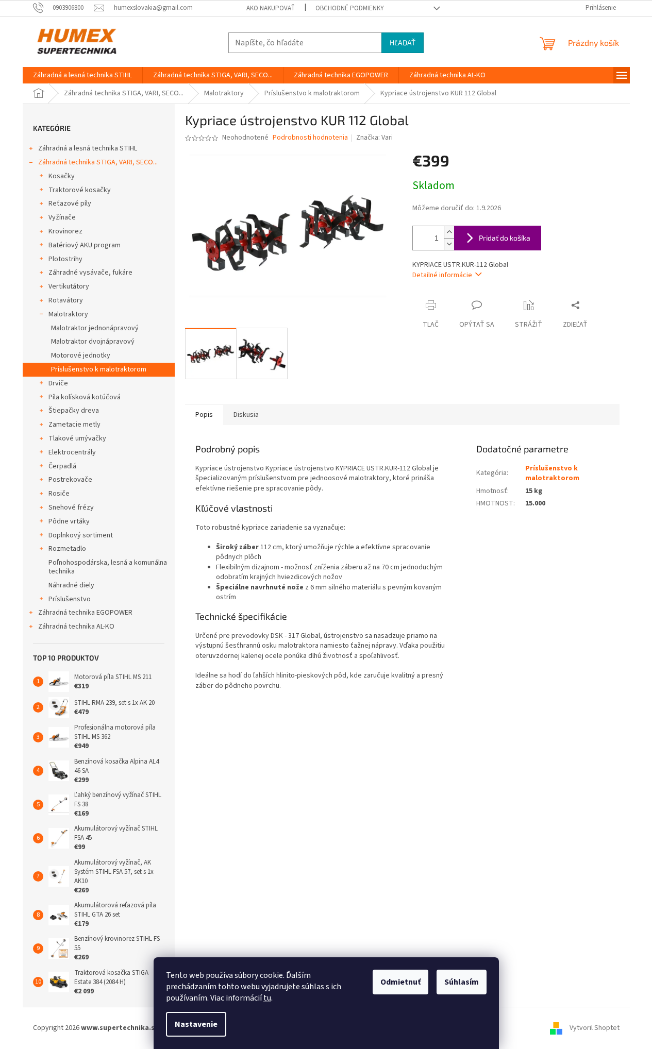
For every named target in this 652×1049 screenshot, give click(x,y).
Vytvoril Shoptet (595, 1028)
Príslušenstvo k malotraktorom (98, 369)
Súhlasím (461, 982)
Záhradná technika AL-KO (76, 626)
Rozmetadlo (67, 549)
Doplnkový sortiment (80, 535)
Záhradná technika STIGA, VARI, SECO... (98, 162)
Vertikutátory (68, 286)
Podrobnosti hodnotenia (310, 138)
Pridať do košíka (504, 237)
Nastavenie (196, 1024)
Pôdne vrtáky (69, 521)
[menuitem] (82, 75)
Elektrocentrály (72, 452)
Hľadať (402, 42)
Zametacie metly (74, 424)
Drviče (58, 383)
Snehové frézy (71, 507)
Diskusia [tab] (246, 415)
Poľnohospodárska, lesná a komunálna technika (107, 567)
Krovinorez (65, 231)
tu (267, 998)
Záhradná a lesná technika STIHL (87, 148)
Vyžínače (62, 217)
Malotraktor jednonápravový (95, 328)
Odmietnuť (400, 982)
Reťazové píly (69, 203)
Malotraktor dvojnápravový (93, 341)
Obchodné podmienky (349, 8)
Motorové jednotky (80, 355)
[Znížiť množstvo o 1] (449, 244)
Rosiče (59, 493)
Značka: (374, 137)
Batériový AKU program (84, 245)
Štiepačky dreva (73, 410)
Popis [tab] (204, 415)
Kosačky (61, 176)
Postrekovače (70, 480)
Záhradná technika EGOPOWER (85, 612)
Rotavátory (65, 300)
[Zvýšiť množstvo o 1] (449, 232)
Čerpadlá (62, 466)
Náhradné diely (71, 585)
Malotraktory (68, 314)
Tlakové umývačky (77, 438)
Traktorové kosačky (79, 190)
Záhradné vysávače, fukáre (90, 272)
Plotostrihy (65, 259)
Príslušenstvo (69, 599)
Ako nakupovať (270, 8)
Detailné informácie (442, 275)
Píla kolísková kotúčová (84, 397)
